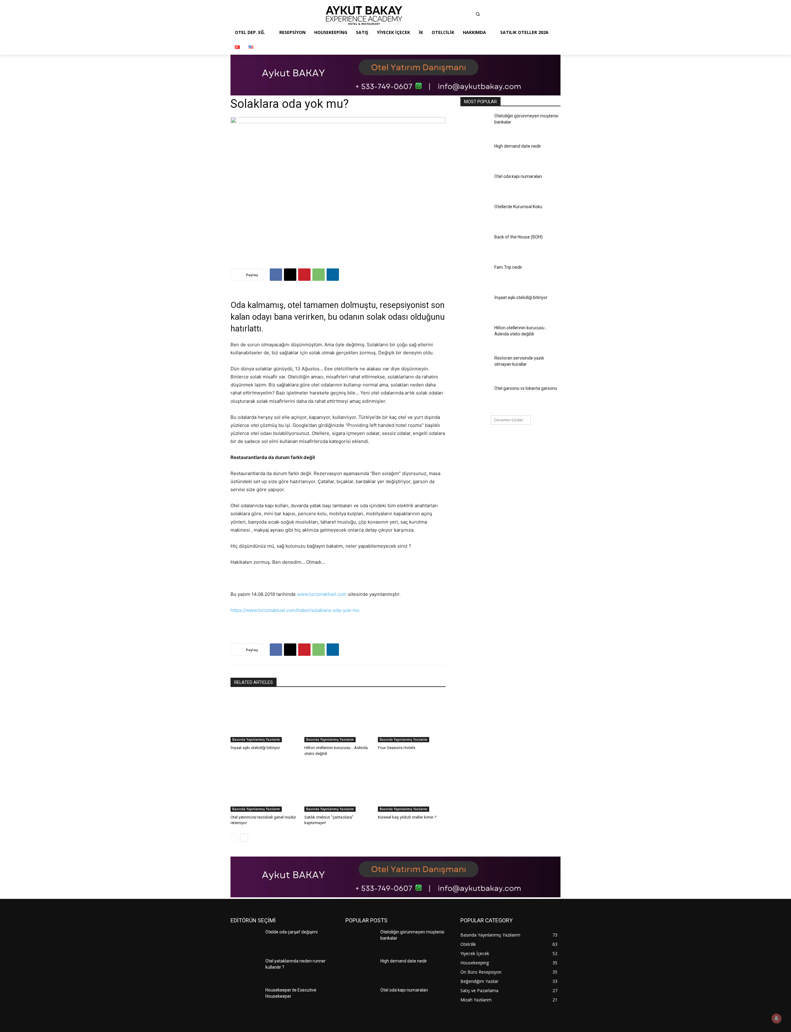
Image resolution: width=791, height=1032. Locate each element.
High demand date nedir (517, 146)
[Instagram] (443, 15)
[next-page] (244, 838)
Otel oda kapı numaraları (518, 176)
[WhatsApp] (318, 274)
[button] (477, 14)
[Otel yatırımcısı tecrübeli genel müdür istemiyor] (264, 788)
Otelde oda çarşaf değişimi (291, 931)
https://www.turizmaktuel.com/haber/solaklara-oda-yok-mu (295, 610)
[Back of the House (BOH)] (475, 245)
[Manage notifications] (776, 1018)
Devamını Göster (508, 420)
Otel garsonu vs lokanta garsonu (525, 388)
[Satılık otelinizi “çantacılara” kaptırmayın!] (338, 788)
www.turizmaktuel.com (322, 594)
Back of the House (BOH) (518, 236)
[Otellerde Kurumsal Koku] (475, 215)
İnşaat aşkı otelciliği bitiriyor (255, 747)
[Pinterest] (468, 15)
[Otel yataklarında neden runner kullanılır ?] (245, 969)
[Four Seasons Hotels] (412, 718)
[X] (290, 274)
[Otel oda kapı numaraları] (475, 185)
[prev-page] (234, 838)
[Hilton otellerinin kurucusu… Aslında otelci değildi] (338, 718)
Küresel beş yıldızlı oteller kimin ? (407, 817)
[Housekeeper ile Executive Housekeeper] (245, 998)
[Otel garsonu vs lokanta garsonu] (475, 397)
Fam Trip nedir (508, 267)
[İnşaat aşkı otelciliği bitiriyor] (264, 718)
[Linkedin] (455, 15)
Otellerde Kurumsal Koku (518, 206)
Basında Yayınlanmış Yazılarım (256, 739)
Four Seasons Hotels (396, 747)
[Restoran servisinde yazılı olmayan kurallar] (475, 366)
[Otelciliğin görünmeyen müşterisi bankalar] (475, 124)
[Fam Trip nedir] (475, 276)
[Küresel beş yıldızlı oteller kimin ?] (412, 788)
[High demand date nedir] (475, 155)
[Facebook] (431, 15)
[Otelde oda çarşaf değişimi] (245, 940)
